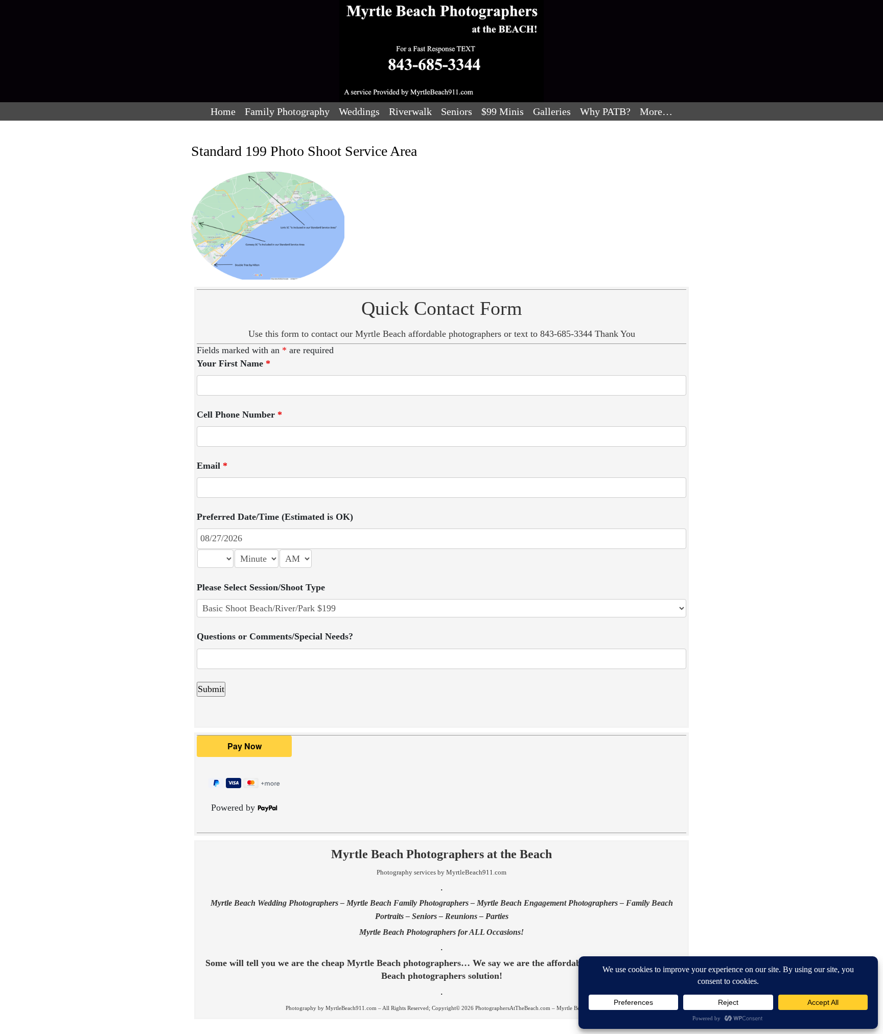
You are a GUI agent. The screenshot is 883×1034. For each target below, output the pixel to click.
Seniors (456, 111)
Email (212, 466)
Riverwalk (410, 111)
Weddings (359, 111)
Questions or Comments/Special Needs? (275, 636)
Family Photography (287, 111)
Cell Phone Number (239, 414)
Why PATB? (605, 111)
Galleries (552, 111)
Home (223, 111)
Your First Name (233, 363)
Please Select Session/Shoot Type (261, 587)
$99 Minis (502, 111)
